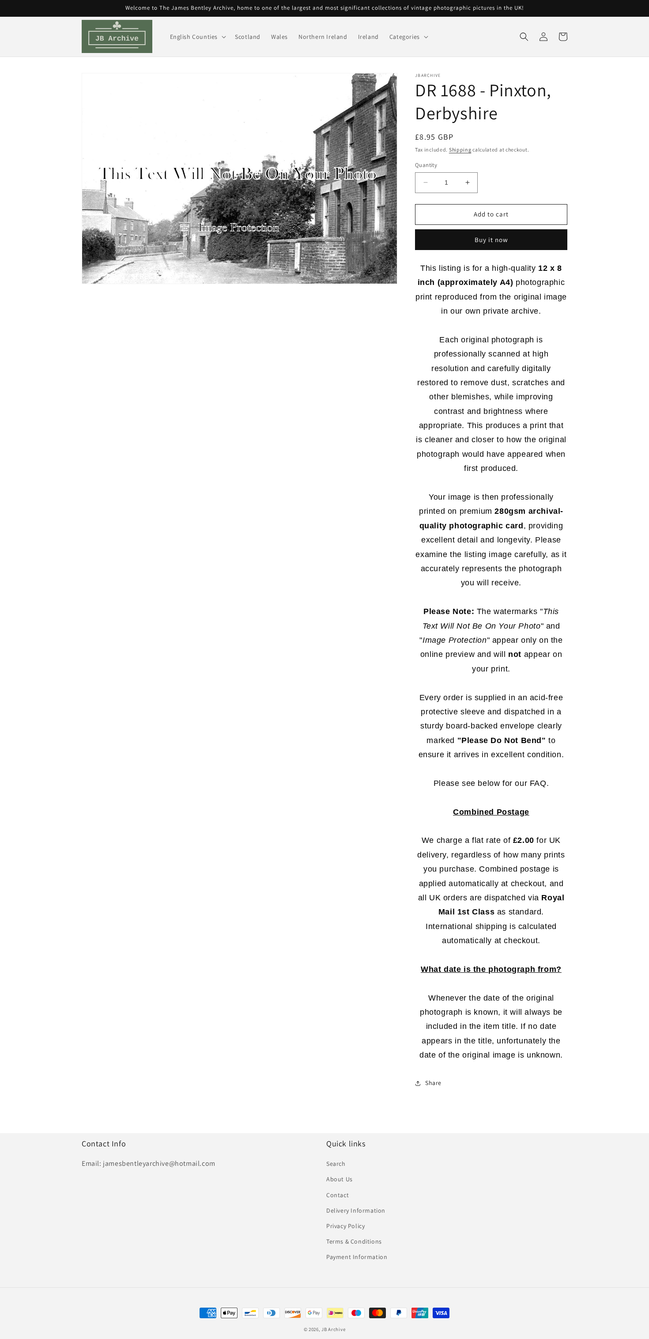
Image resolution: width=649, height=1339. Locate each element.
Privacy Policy (345, 1226)
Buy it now (491, 239)
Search (336, 1164)
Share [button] (433, 1083)
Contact (337, 1195)
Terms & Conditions (354, 1241)
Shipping (460, 149)
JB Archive (333, 1329)
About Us (339, 1179)
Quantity (426, 165)
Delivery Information (355, 1210)
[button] (197, 36)
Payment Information (356, 1257)
